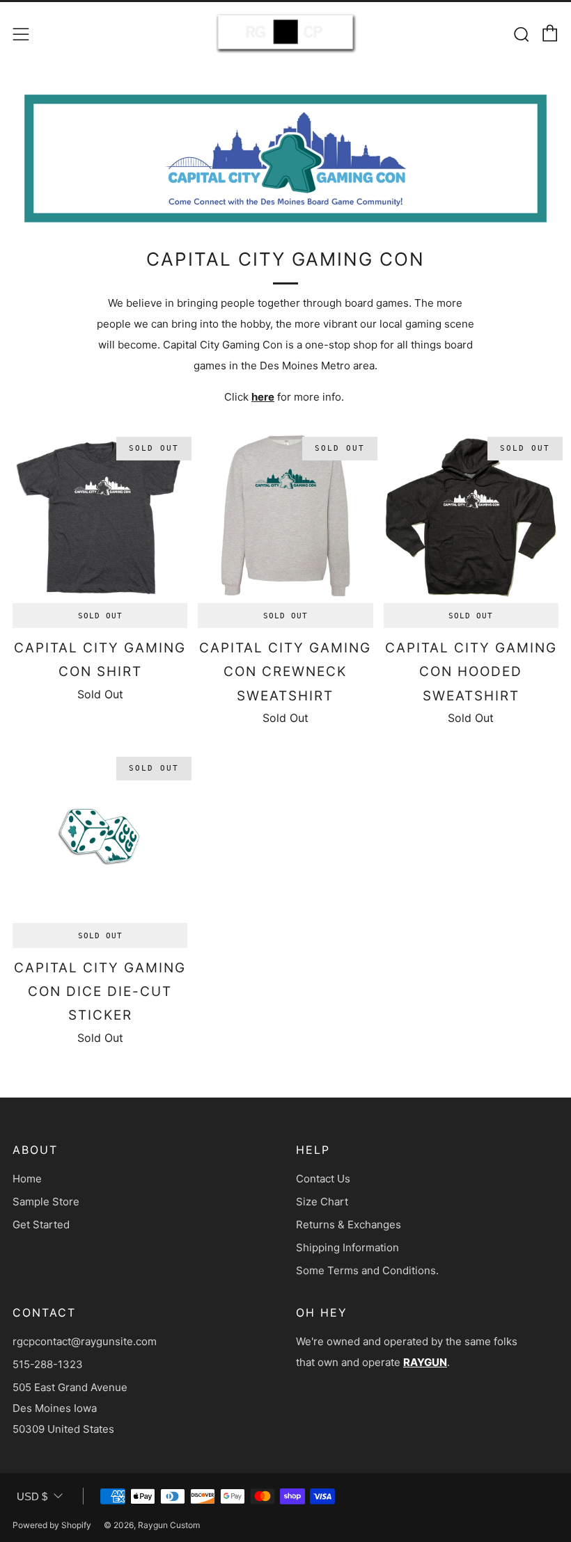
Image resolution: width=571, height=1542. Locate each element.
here (262, 396)
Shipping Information (347, 1247)
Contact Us (323, 1178)
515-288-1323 (48, 1364)
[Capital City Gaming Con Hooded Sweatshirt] (471, 515)
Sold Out (100, 615)
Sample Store (46, 1201)
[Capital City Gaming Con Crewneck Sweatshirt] (285, 515)
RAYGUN (425, 1362)
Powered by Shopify (52, 1525)
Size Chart (322, 1201)
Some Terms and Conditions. (367, 1270)
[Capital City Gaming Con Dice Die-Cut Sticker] (100, 835)
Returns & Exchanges (348, 1224)
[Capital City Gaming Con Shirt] (100, 515)
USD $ (32, 1496)
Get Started (41, 1224)
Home (27, 1178)
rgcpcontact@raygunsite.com (85, 1341)
